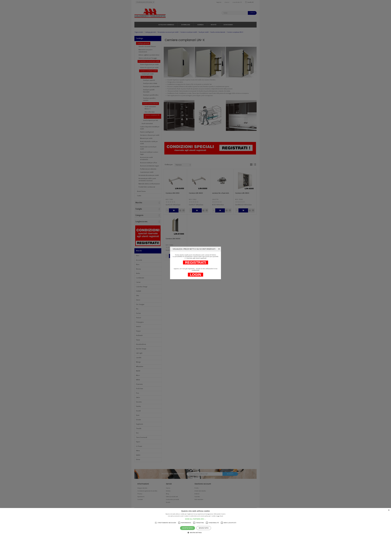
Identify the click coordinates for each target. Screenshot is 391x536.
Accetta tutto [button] (187, 528)
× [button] (388, 510)
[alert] (195, 522)
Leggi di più (219, 516)
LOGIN (195, 275)
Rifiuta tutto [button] (204, 528)
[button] (195, 519)
